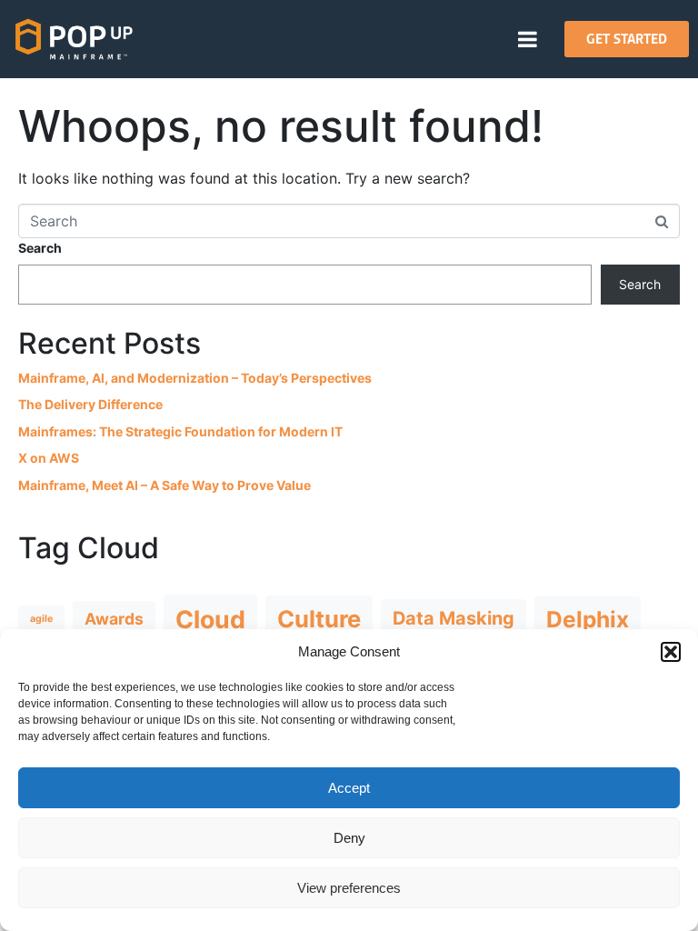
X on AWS (48, 458)
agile (41, 619)
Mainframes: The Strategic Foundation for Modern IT (180, 431)
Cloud (210, 619)
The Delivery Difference (90, 404)
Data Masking (453, 618)
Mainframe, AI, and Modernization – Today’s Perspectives (195, 377)
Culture (319, 619)
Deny (349, 838)
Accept (349, 788)
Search (40, 247)
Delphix (587, 619)
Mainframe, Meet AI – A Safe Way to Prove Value (164, 485)
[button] (671, 652)
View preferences (349, 888)
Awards (114, 618)
